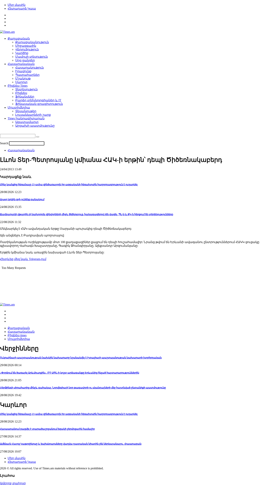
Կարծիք (21, 53)
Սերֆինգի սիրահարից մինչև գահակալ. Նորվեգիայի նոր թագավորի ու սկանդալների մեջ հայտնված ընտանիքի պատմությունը (83, 387)
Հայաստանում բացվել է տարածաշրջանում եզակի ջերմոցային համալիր (47, 428)
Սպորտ (21, 82)
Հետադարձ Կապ (22, 8)
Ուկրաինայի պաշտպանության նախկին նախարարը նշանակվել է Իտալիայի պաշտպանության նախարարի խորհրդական (81, 357)
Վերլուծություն (27, 49)
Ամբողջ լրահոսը (13, 483)
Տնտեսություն (26, 89)
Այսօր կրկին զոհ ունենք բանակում (22, 199)
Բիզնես (21, 93)
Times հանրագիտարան (26, 118)
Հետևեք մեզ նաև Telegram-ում (23, 259)
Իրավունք (23, 71)
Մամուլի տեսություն (31, 56)
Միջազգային (25, 45)
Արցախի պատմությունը (35, 125)
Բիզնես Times (18, 85)
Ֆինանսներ (24, 96)
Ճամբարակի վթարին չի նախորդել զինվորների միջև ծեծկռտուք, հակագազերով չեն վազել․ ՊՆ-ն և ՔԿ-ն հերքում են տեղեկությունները (86, 214)
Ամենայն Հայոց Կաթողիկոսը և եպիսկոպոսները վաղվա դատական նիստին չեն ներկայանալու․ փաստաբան (70, 443)
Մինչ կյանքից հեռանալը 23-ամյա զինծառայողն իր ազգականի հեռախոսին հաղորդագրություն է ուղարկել (69, 184)
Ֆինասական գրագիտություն (39, 103)
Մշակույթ (23, 78)
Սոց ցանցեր (25, 60)
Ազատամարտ (27, 122)
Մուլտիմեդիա (19, 107)
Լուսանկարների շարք (33, 114)
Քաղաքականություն (32, 42)
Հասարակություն (29, 67)
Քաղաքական (19, 38)
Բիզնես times (17, 335)
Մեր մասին (16, 4)
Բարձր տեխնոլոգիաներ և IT (38, 100)
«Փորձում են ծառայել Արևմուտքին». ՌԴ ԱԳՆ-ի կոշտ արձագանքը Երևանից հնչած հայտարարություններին (69, 372)
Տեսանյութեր (25, 111)
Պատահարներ (27, 74)
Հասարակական (21, 64)
